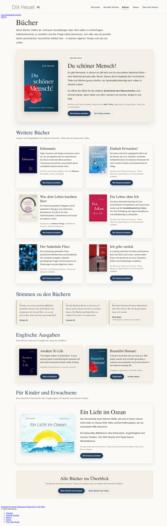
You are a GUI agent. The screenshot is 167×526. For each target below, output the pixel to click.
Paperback (117, 377)
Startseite (95, 7)
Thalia (110, 104)
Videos (136, 7)
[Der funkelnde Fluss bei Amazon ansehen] (28, 257)
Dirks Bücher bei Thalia (99, 491)
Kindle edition (133, 377)
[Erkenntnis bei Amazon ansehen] (28, 159)
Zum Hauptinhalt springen (11, 15)
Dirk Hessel (23, 7)
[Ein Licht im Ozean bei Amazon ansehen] (47, 433)
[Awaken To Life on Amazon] (28, 362)
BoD (105, 104)
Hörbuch (75, 171)
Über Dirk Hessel (150, 7)
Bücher (125, 7)
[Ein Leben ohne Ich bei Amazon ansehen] (98, 207)
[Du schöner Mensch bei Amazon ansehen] (41, 86)
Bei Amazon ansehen (79, 113)
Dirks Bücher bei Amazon (71, 491)
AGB (38, 507)
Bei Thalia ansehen (102, 113)
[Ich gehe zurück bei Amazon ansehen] (98, 258)
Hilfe (43, 507)
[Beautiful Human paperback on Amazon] (98, 363)
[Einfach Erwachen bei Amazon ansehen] (98, 159)
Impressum (21, 507)
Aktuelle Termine (111, 7)
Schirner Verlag (58, 224)
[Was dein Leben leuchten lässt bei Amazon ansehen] (28, 207)
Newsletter (12, 507)
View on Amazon (50, 377)
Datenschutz (31, 507)
